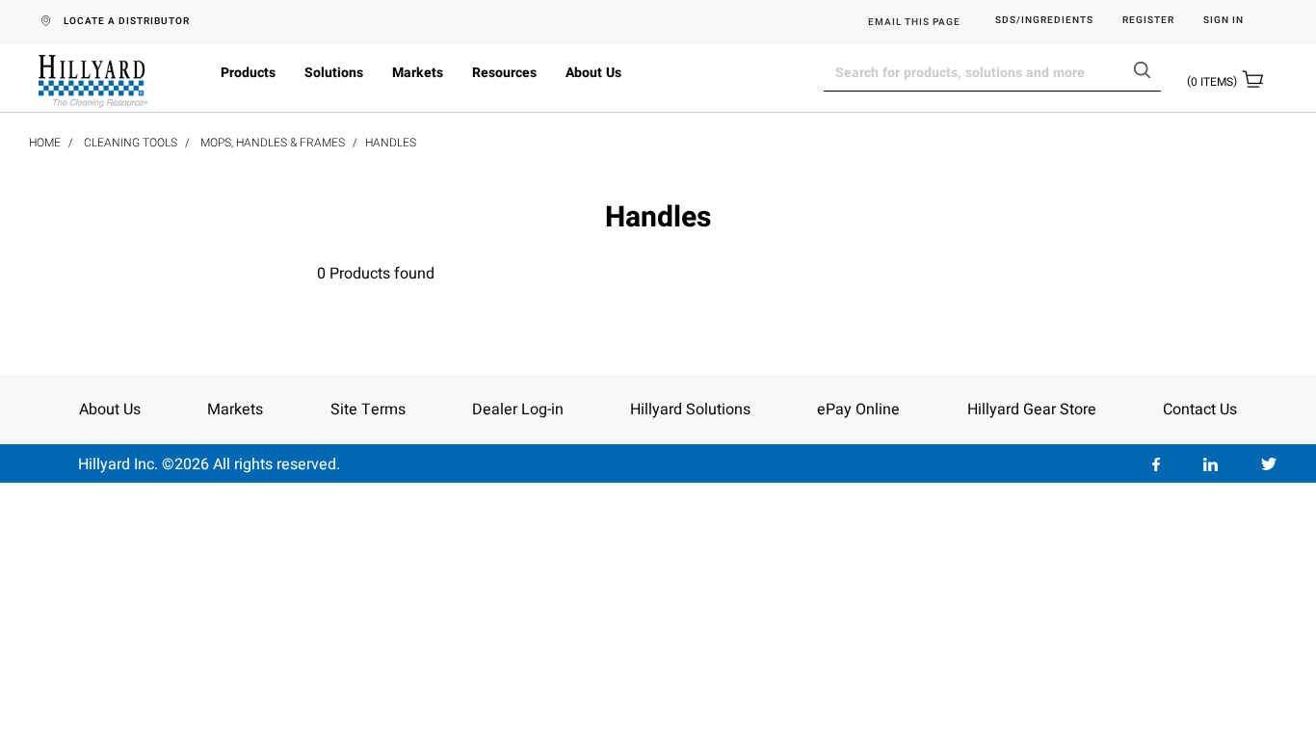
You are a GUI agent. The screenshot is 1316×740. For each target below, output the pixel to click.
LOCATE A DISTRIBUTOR (127, 21)
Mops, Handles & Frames (272, 142)
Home (45, 142)
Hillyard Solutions (690, 409)
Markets (417, 73)
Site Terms (368, 409)
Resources (504, 73)
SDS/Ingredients (1044, 20)
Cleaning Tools (130, 142)
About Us (593, 73)
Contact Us (1200, 409)
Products (248, 73)
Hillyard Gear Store (1031, 409)
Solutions (333, 73)
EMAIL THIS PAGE (914, 22)
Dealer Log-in (518, 409)
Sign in (1223, 20)
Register (1148, 20)
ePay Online (858, 409)
